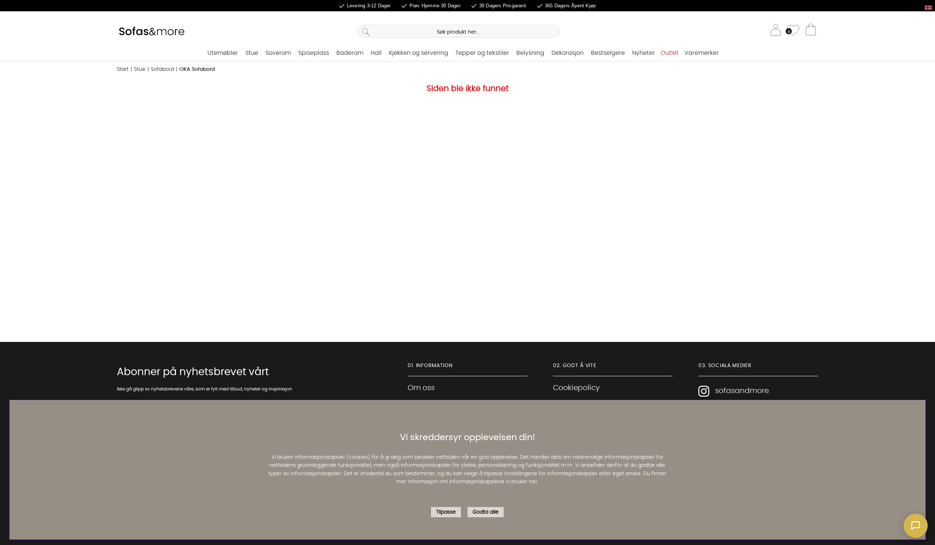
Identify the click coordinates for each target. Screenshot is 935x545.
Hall (376, 53)
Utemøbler (222, 53)
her (533, 482)
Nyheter (643, 53)
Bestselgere (608, 53)
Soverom (278, 53)
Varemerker (701, 53)
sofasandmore (742, 391)
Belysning (530, 53)
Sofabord (162, 69)
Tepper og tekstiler (482, 53)
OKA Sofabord (197, 69)
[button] (916, 526)
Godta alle (486, 512)
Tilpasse (446, 512)
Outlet (670, 53)
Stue (251, 53)
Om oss (421, 388)
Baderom (349, 53)
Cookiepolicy (576, 388)
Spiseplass (313, 53)
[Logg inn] (775, 31)
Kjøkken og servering (418, 53)
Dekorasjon (568, 53)
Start (123, 69)
